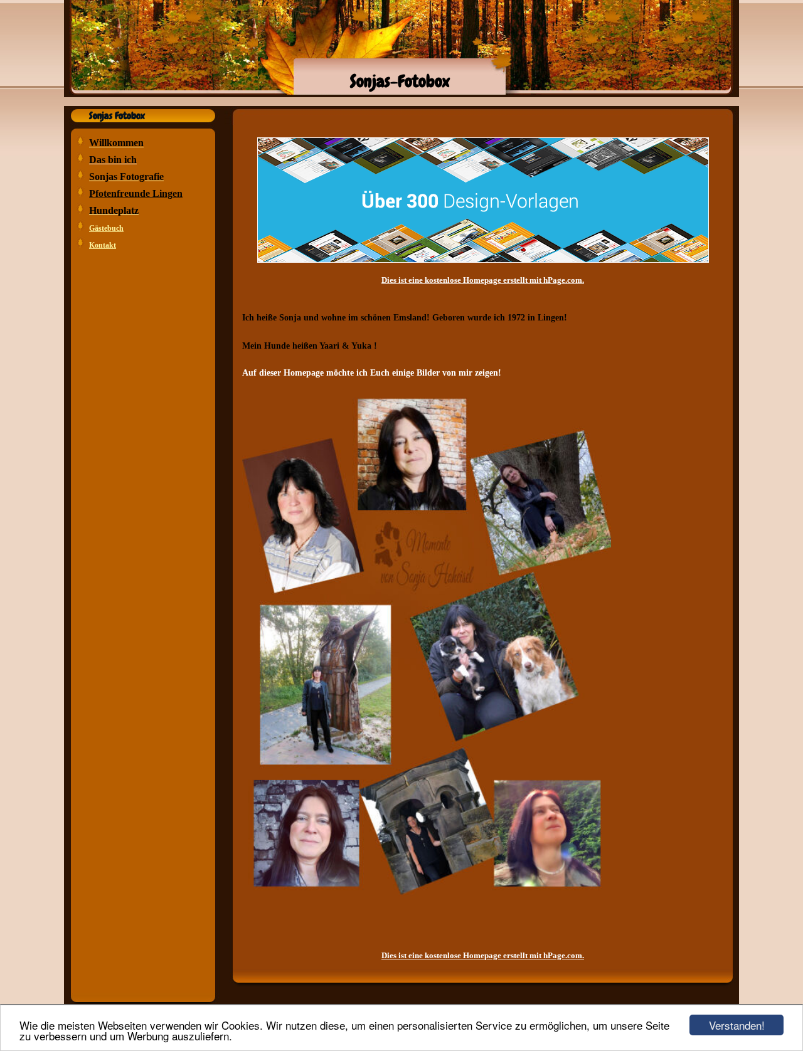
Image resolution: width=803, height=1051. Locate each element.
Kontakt (102, 245)
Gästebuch (106, 228)
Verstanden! (737, 1025)
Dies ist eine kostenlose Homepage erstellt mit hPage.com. (482, 280)
